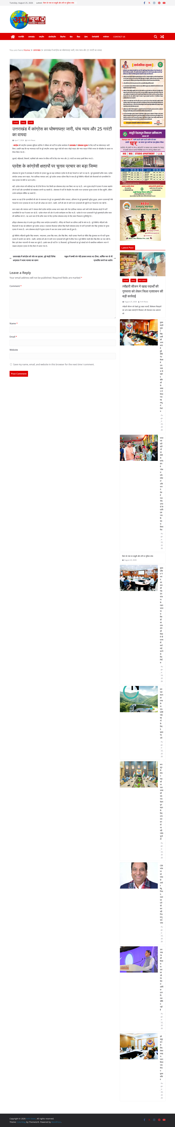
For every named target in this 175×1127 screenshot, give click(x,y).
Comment (16, 286)
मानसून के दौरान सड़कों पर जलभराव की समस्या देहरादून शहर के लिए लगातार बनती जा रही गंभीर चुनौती (161, 801)
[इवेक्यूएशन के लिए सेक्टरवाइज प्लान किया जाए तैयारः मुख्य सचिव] (139, 1067)
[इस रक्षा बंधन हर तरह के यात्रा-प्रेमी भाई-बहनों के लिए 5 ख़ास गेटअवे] (139, 723)
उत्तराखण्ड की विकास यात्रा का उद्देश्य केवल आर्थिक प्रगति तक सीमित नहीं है (161, 979)
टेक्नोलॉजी (95, 36)
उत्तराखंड (31, 36)
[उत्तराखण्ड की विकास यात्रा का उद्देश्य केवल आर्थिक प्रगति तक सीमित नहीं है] (139, 989)
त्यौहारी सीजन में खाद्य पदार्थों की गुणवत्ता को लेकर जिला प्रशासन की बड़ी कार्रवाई (142, 291)
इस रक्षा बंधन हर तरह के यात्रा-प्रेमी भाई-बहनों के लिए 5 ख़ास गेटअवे (161, 713)
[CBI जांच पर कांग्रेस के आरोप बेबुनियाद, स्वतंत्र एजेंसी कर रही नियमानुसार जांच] (139, 903)
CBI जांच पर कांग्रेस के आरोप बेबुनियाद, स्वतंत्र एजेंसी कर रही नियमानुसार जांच (161, 894)
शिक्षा (78, 36)
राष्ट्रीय (41, 36)
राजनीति (21, 36)
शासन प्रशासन (142, 280)
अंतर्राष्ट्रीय (52, 36)
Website (14, 349)
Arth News (31, 140)
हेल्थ (86, 36)
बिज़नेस (62, 36)
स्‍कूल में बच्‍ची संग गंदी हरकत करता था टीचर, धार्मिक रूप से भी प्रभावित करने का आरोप (88, 258)
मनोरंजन (106, 36)
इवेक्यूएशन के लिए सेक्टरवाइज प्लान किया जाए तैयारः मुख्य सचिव (161, 1058)
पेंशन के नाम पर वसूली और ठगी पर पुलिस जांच (137, 556)
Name (14, 323)
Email (13, 336)
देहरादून (23, 122)
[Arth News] (13, 36)
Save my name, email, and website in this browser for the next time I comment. (53, 364)
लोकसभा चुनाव (83, 145)
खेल (71, 36)
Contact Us (119, 36)
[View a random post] (162, 36)
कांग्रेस (16, 145)
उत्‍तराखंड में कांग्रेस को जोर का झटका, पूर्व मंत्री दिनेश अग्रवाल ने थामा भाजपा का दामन (34, 258)
